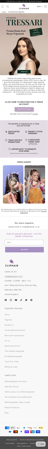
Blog (6, 413)
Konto (7, 315)
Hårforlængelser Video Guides (17, 402)
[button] (2, 6)
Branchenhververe (12, 346)
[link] (24, 139)
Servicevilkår (9, 443)
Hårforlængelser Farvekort (16, 381)
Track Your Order (12, 361)
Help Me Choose (12, 387)
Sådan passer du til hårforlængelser (20, 392)
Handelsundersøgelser (16, 12)
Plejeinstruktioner (12, 408)
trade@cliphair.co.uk (13, 276)
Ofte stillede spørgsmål (14, 351)
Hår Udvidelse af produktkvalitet (18, 397)
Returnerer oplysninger (14, 335)
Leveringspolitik (22, 443)
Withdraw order (11, 367)
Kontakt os (9, 325)
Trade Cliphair (26, 446)
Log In (35, 114)
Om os (7, 341)
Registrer (8, 320)
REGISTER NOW (23, 109)
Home (4, 12)
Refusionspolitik (12, 440)
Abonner (24, 250)
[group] (24, 44)
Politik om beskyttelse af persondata (32, 440)
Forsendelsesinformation (15, 330)
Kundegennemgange (13, 356)
